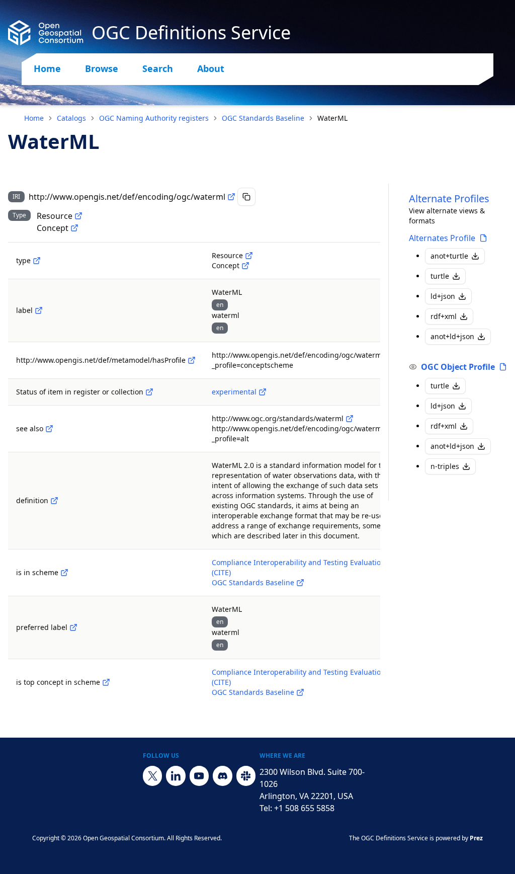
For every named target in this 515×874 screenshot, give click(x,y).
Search (157, 68)
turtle (440, 276)
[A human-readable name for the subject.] (39, 310)
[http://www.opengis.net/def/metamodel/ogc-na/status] (149, 392)
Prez (476, 838)
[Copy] (246, 197)
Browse (101, 68)
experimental (234, 391)
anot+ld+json (452, 336)
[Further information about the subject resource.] (49, 429)
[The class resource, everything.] (78, 216)
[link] (332, 118)
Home (47, 68)
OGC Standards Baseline (263, 118)
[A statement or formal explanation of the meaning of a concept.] (54, 501)
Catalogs (71, 118)
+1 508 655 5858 (304, 808)
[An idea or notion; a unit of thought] (74, 228)
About (210, 68)
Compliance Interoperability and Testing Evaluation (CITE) (298, 567)
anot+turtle (449, 256)
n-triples (445, 466)
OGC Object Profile (458, 366)
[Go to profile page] (483, 238)
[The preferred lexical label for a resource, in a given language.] (73, 627)
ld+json (443, 296)
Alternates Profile (442, 238)
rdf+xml (444, 316)
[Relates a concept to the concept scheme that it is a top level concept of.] (106, 682)
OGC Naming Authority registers (154, 118)
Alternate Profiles (449, 198)
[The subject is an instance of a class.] (37, 261)
